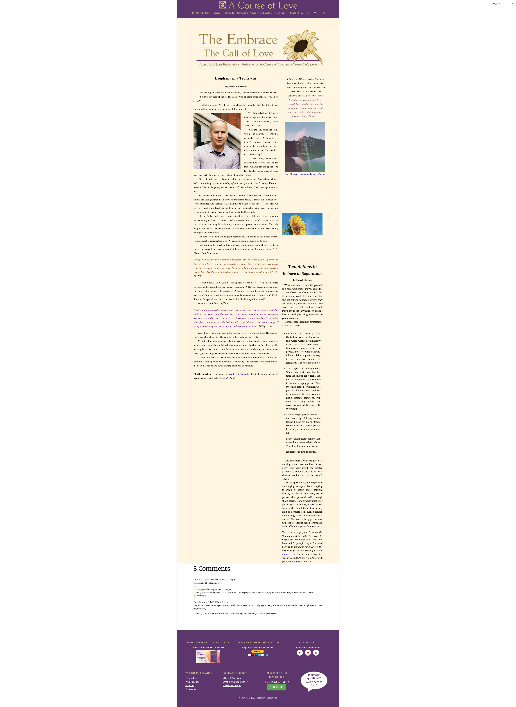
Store (309, 13)
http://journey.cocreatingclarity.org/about (305, 174)
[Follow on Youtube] (308, 653)
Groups (217, 13)
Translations (242, 13)
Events (293, 13)
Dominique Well (201, 589)
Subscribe (276, 687)
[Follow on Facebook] (300, 653)
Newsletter (230, 13)
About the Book (202, 13)
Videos (253, 13)
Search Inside (264, 13)
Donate (301, 13)
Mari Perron (280, 13)
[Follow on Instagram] (316, 653)
